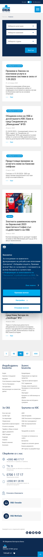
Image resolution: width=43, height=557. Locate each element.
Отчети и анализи (8, 426)
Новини (4, 440)
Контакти (5, 445)
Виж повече (31, 285)
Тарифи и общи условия (10, 429)
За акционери (6, 418)
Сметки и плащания (8, 376)
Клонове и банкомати (15, 493)
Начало (4, 17)
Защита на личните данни (30, 443)
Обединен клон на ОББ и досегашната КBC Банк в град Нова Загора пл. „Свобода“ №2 (19, 313)
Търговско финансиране (30, 381)
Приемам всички (21, 293)
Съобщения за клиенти (14, 66)
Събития (9, 216)
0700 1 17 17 (15, 474)
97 (27, 354)
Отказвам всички (21, 308)
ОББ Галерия (6, 434)
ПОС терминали (27, 383)
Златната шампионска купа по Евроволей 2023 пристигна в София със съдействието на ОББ (21, 225)
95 (14, 354)
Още (11, 97)
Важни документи (27, 446)
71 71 (10, 466)
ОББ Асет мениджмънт (29, 421)
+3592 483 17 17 (15, 459)
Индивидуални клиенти (10, 367)
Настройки (20, 300)
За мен (24, 2)
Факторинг (25, 393)
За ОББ (6, 408)
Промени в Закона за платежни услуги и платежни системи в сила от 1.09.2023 (21, 75)
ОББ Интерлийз (26, 416)
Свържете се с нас (12, 454)
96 (20, 354)
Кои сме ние (6, 413)
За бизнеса (36, 2)
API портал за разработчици (31, 449)
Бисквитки (25, 441)
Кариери (5, 437)
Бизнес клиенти (26, 367)
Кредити (5, 378)
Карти (4, 373)
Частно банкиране (8, 384)
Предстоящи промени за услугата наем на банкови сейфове (20, 164)
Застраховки (6, 386)
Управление (6, 421)
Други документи (8, 432)
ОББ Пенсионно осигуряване (31, 418)
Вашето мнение (7, 442)
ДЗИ (23, 413)
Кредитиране (26, 373)
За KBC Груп (6, 416)
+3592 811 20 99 (15, 481)
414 (35, 354)
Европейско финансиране (10, 424)
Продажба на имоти (28, 431)
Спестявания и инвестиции (11, 381)
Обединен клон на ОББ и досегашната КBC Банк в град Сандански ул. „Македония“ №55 (19, 120)
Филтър (31, 50)
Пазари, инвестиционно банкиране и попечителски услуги (30, 388)
